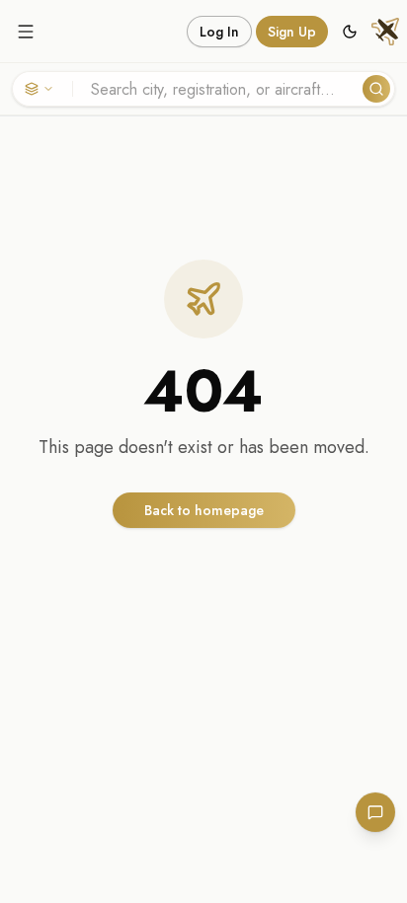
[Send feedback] (375, 812)
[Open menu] (25, 31)
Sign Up (292, 31)
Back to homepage (204, 510)
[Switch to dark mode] (349, 31)
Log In (219, 31)
